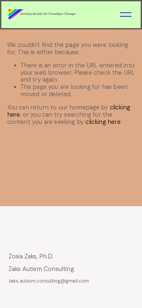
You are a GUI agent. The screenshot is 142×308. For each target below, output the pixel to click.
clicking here (103, 122)
